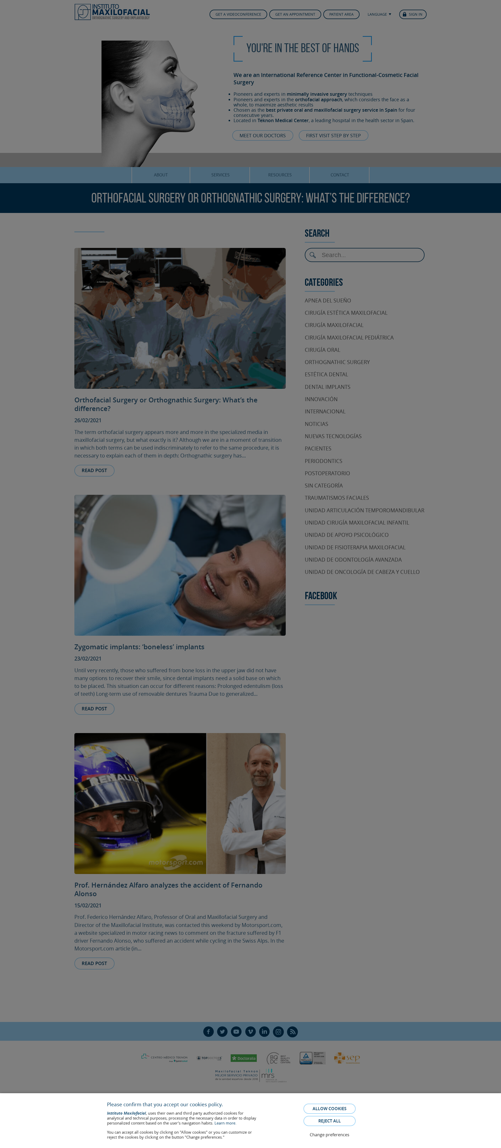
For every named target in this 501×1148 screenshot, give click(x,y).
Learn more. (225, 1123)
